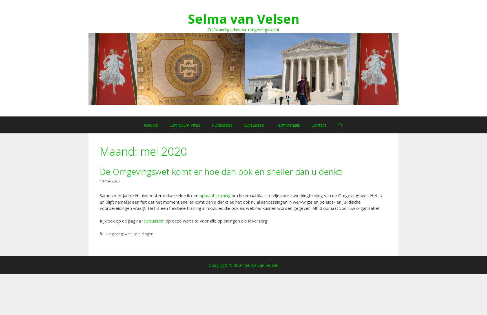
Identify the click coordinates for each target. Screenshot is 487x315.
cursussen (153, 221)
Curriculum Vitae (184, 125)
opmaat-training (215, 195)
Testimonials (287, 125)
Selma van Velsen (243, 18)
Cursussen (254, 125)
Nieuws (151, 125)
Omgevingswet (118, 233)
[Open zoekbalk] (340, 124)
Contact (318, 125)
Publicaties (222, 125)
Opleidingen (142, 233)
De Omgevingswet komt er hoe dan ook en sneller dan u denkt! (221, 171)
